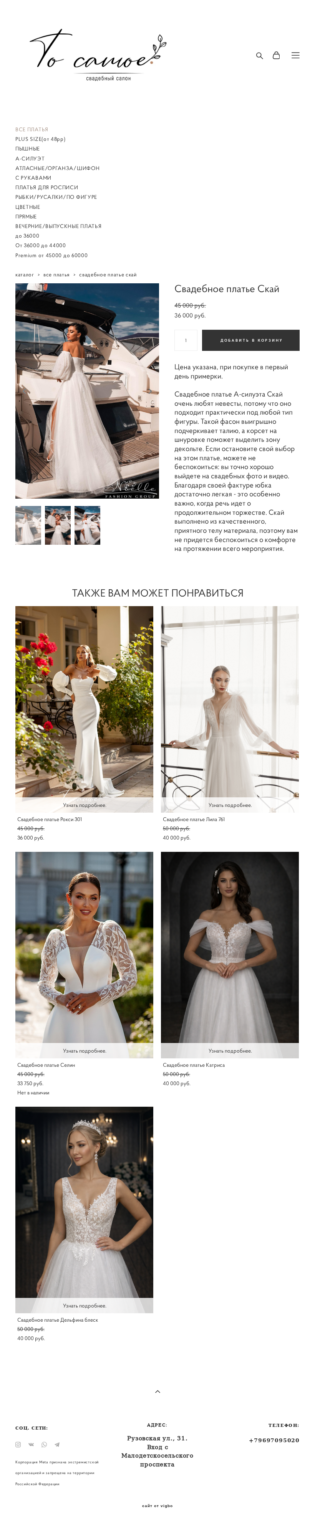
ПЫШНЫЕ (27, 148)
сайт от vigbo (157, 1506)
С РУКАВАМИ (33, 177)
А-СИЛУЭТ (30, 158)
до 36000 (27, 235)
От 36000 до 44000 (40, 245)
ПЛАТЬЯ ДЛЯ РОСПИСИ (46, 187)
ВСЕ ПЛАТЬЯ (31, 129)
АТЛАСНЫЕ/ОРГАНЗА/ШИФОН (57, 168)
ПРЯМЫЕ (26, 216)
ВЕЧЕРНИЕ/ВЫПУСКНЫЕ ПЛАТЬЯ (58, 226)
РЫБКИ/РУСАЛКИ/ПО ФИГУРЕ (56, 196)
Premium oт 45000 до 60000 (51, 255)
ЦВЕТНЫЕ (27, 206)
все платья (56, 274)
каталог (24, 274)
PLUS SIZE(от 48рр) (40, 139)
